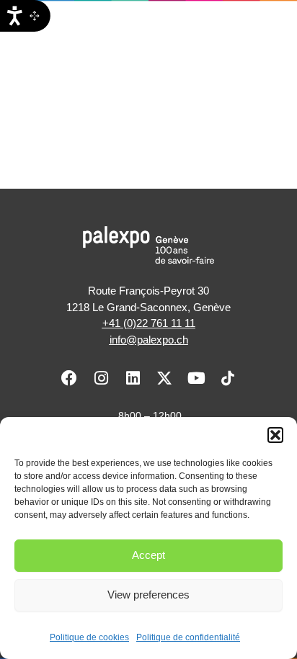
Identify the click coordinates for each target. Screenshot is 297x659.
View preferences (148, 594)
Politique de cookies (89, 637)
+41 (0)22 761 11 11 (148, 323)
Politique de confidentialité (188, 637)
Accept (148, 555)
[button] (275, 435)
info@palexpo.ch (149, 339)
